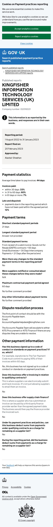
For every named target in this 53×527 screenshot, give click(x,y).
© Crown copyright (26, 520)
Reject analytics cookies (26, 36)
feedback (10, 465)
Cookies (27, 487)
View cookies (26, 43)
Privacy (5, 487)
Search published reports (13, 68)
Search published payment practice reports (22, 59)
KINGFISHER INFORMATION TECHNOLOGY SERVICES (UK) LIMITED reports (24, 71)
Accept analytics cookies (26, 28)
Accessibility (16, 487)
